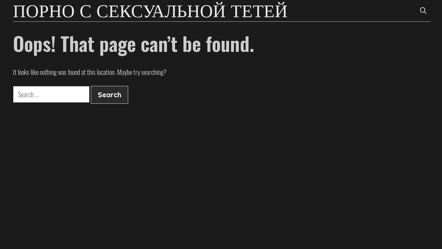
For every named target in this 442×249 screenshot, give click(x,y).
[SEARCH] (423, 10)
